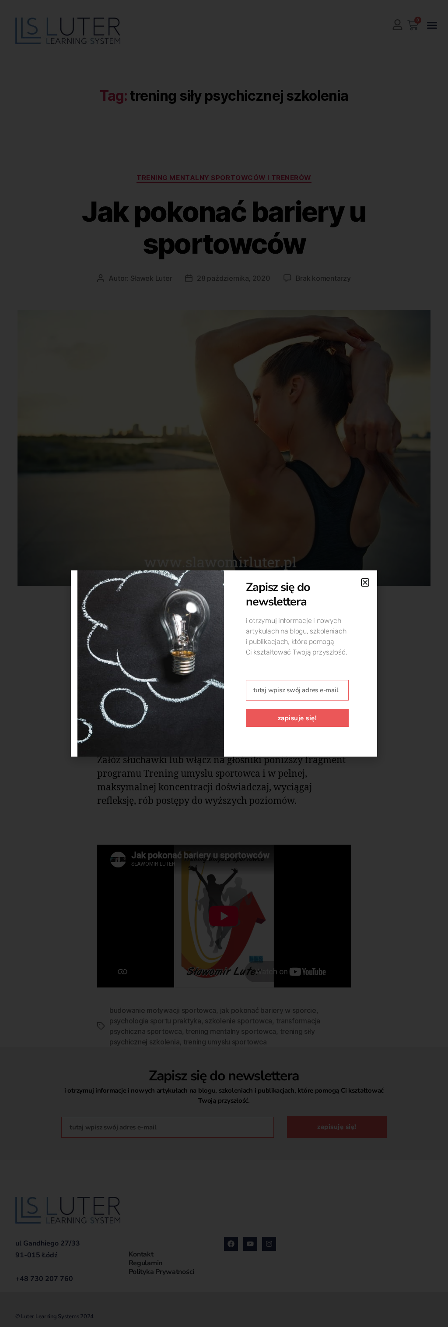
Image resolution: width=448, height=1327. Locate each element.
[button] (365, 582)
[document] (224, 663)
